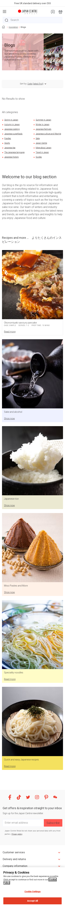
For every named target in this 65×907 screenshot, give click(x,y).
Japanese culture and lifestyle (48, 134)
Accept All (32, 901)
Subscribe (53, 823)
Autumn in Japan (12, 124)
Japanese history (11, 157)
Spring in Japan (11, 120)
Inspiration (13, 27)
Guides (39, 157)
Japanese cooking (12, 129)
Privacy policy (17, 834)
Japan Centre (41, 143)
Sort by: (23, 83)
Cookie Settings (32, 891)
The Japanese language (14, 152)
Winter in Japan (42, 124)
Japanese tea (9, 148)
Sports (7, 143)
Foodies (7, 138)
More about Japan (43, 148)
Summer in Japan (43, 120)
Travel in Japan (42, 152)
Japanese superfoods (13, 134)
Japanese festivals (43, 129)
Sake (38, 138)
